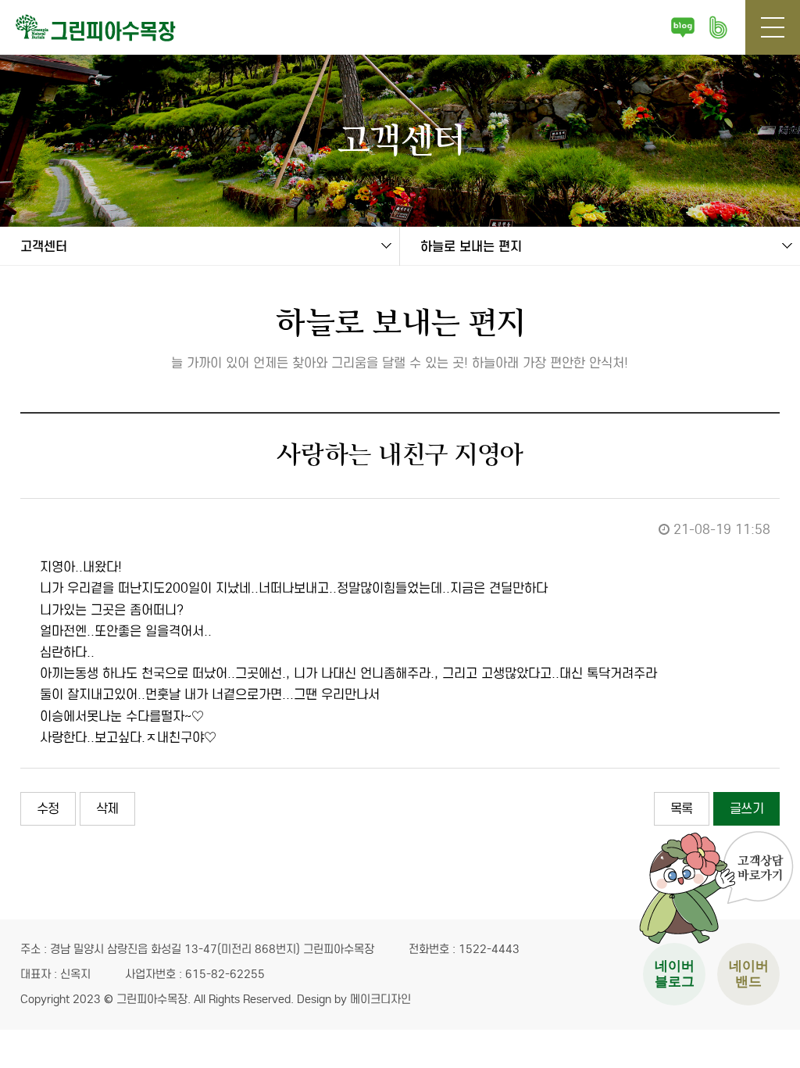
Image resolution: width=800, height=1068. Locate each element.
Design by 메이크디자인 (354, 999)
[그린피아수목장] (109, 27)
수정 (48, 809)
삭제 (107, 809)
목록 (681, 809)
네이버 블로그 (683, 27)
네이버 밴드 (718, 27)
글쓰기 (747, 809)
